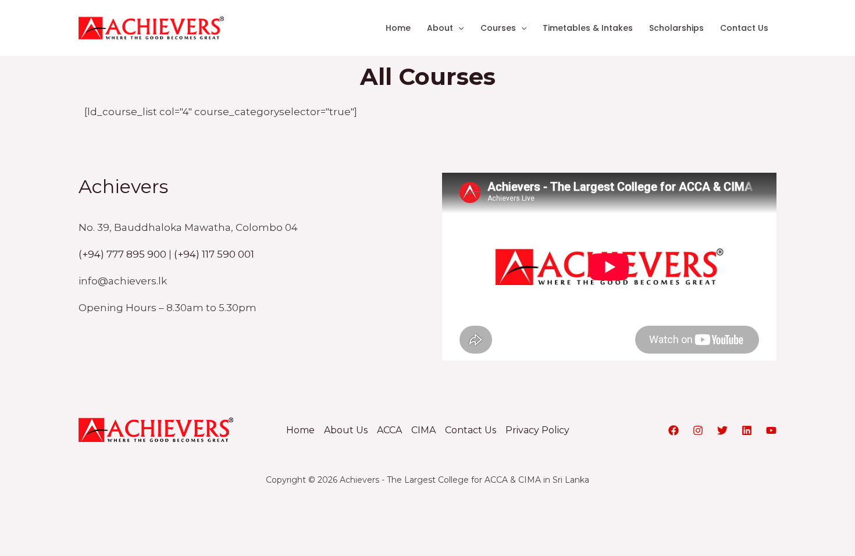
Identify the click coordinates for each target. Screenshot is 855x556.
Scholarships (676, 28)
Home (398, 28)
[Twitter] (722, 430)
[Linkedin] (747, 430)
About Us (346, 430)
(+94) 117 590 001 (214, 254)
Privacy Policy (537, 430)
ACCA (389, 430)
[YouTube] (771, 430)
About (440, 28)
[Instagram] (698, 430)
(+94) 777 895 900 (122, 254)
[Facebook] (673, 430)
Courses (498, 28)
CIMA (423, 430)
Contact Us (744, 28)
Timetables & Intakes (588, 28)
